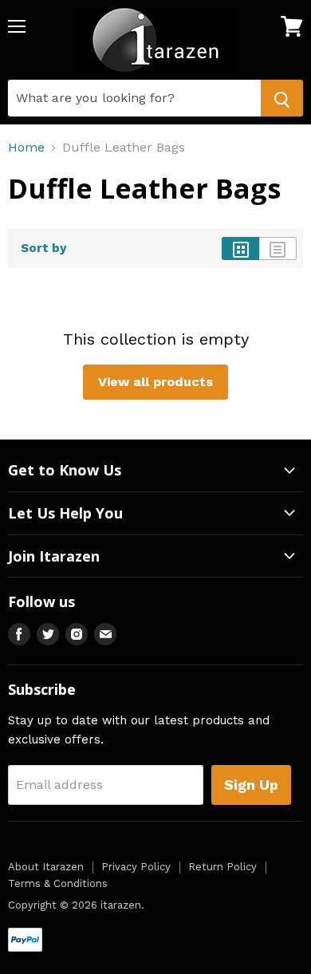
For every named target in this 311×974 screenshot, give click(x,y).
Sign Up (251, 784)
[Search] (282, 98)
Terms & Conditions (58, 883)
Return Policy (222, 867)
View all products (155, 381)
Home (26, 147)
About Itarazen (46, 867)
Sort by (43, 248)
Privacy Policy (136, 867)
